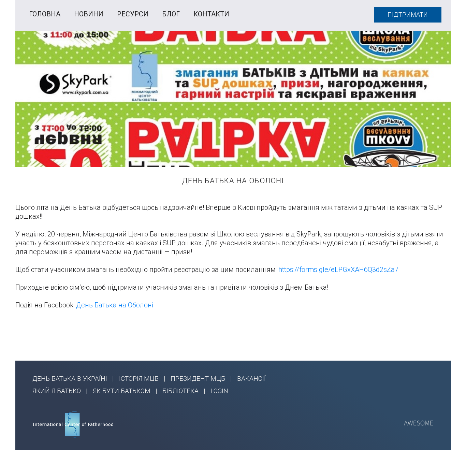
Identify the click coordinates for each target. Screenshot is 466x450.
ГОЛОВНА (44, 14)
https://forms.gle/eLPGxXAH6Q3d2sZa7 (338, 269)
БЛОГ (171, 14)
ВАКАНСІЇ (251, 378)
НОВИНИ (88, 14)
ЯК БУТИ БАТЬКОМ (121, 391)
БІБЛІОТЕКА (180, 391)
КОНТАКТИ (211, 14)
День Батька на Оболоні (114, 305)
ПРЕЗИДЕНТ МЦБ (198, 378)
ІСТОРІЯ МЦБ (139, 378)
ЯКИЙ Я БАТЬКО (56, 391)
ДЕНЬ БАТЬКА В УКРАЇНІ (69, 378)
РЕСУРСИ (132, 14)
